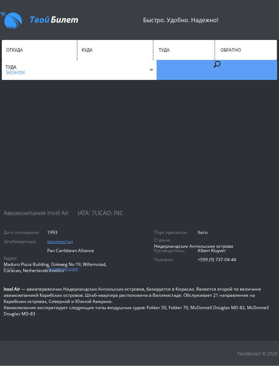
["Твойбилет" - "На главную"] (39, 20)
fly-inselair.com (62, 269)
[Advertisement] (139, 151)
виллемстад (60, 241)
